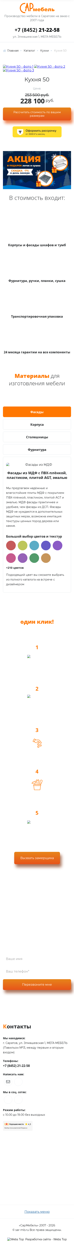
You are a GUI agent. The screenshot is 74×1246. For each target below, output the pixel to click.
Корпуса (37, 424)
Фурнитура (37, 450)
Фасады (37, 412)
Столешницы (37, 437)
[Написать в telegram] (18, 1082)
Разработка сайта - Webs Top (46, 1239)
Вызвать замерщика (37, 858)
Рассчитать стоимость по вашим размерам (37, 114)
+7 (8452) (37, 29)
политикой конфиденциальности (30, 1003)
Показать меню (37, 1212)
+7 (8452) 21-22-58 (16, 1066)
